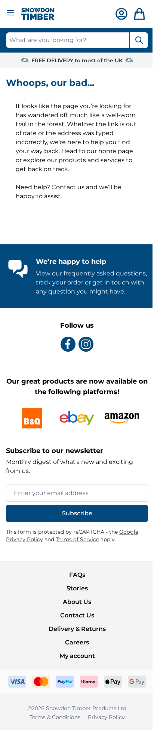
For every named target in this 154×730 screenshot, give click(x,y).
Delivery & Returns (77, 628)
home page (115, 151)
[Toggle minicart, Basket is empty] (139, 14)
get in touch (110, 282)
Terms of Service (77, 539)
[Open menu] (10, 12)
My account (77, 655)
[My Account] (121, 14)
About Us (77, 601)
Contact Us (77, 615)
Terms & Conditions (55, 717)
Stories (77, 588)
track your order (59, 282)
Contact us (68, 187)
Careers (77, 642)
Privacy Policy (106, 717)
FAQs (77, 574)
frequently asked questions (105, 273)
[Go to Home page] (38, 14)
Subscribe (77, 513)
